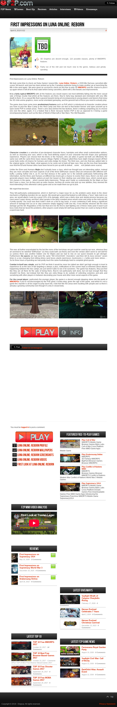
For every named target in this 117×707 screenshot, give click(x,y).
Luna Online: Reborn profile (32, 446)
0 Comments (41, 570)
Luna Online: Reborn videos (32, 460)
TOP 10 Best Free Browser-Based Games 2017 (43, 655)
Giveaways (91, 9)
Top (111, 697)
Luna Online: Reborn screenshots (35, 455)
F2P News (6, 9)
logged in (25, 427)
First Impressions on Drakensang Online (29, 577)
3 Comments (36, 559)
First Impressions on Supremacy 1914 (29, 555)
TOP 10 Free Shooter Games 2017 (43, 667)
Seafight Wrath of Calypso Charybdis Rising (90, 598)
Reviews (42, 9)
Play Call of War (88, 440)
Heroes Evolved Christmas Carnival (91, 621)
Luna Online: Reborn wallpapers (35, 450)
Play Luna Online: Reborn (34, 437)
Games (19, 9)
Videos (79, 9)
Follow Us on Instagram (32, 348)
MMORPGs (14, 281)
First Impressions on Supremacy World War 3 (31, 566)
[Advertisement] (58, 381)
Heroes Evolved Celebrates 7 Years (90, 610)
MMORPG (82, 87)
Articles (53, 9)
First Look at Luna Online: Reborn (35, 464)
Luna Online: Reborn (68, 83)
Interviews (65, 9)
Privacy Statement (107, 704)
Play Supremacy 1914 (91, 483)
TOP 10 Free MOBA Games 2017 (42, 679)
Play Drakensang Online (92, 454)
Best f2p (30, 9)
